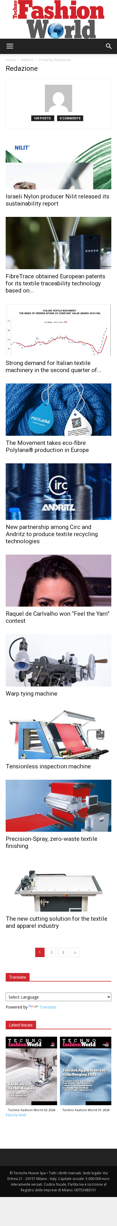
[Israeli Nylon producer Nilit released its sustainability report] (58, 163)
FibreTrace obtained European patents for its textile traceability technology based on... (55, 283)
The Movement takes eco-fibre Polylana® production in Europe (47, 446)
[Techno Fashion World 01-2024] (85, 1072)
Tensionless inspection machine (48, 766)
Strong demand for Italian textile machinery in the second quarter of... (53, 367)
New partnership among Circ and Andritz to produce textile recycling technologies (52, 534)
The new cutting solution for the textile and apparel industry (56, 922)
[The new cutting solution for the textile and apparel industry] (58, 885)
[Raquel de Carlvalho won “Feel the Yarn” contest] (58, 581)
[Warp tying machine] (58, 660)
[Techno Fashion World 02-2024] (31, 1072)
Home (11, 59)
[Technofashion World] (58, 19)
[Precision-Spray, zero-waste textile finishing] (58, 806)
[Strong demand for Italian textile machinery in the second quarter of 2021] (58, 330)
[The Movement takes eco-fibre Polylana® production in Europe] (58, 409)
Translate (48, 1007)
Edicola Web (16, 1115)
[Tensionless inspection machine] (58, 733)
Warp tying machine (31, 693)
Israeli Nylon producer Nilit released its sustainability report (57, 200)
